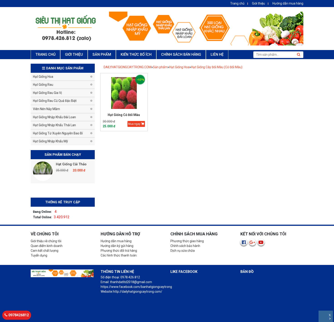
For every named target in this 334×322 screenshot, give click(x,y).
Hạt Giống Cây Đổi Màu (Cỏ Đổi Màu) (216, 67)
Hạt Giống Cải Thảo (71, 164)
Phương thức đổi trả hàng (119, 250)
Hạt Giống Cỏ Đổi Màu (124, 115)
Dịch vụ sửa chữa (182, 250)
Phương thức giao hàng (187, 241)
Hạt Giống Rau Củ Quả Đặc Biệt (55, 101)
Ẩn (330, 319)
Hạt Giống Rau (43, 84)
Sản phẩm (160, 67)
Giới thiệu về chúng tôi (46, 241)
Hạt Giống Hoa (179, 67)
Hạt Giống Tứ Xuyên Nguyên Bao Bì (58, 133)
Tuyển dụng (39, 255)
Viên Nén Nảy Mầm (46, 109)
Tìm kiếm (298, 54)
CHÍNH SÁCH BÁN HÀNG (181, 54)
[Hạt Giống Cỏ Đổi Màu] (124, 93)
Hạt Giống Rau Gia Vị (47, 93)
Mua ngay (134, 124)
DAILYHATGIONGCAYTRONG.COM (127, 67)
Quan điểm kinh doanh (46, 246)
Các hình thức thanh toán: (119, 255)
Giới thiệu (258, 3)
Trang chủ (237, 3)
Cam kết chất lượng (44, 250)
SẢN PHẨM (101, 54)
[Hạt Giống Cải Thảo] (42, 171)
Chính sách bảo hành (185, 246)
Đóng (330, 315)
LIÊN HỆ (217, 54)
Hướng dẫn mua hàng (287, 3)
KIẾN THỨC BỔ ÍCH (136, 54)
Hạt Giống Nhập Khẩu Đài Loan (54, 117)
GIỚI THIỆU (74, 54)
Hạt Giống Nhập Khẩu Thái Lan (54, 125)
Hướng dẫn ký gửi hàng (117, 246)
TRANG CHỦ (45, 54)
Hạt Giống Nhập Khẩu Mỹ (50, 141)
